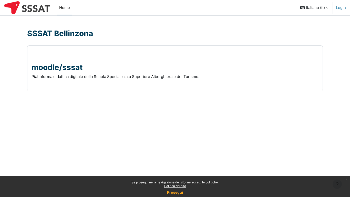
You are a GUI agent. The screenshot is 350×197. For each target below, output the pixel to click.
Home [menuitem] (64, 7)
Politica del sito (175, 186)
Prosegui (175, 192)
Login (341, 7)
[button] (314, 7)
